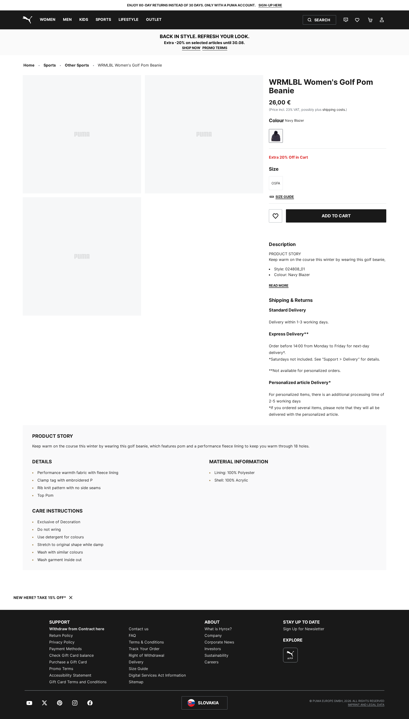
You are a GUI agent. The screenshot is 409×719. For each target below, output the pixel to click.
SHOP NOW (191, 48)
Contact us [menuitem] (138, 628)
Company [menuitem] (213, 635)
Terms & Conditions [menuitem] (146, 642)
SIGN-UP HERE (270, 5)
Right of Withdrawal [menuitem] (146, 655)
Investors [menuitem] (212, 648)
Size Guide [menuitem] (138, 668)
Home (29, 65)
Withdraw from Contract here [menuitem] (76, 628)
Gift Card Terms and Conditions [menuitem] (78, 681)
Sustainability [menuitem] (216, 655)
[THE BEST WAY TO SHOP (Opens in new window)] (290, 655)
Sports (50, 65)
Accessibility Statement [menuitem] (70, 675)
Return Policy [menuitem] (61, 635)
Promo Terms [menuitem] (61, 668)
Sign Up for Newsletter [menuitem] (303, 628)
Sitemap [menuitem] (136, 681)
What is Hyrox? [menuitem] (218, 628)
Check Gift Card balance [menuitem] (71, 655)
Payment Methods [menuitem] (65, 648)
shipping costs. (334, 109)
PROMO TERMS (214, 48)
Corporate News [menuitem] (219, 642)
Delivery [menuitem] (136, 662)
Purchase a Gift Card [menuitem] (68, 662)
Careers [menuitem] (211, 662)
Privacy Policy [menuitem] (62, 642)
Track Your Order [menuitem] (144, 648)
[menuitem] (47, 19)
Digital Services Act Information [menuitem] (157, 675)
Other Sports (77, 65)
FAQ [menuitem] (132, 635)
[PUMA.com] (26, 20)
